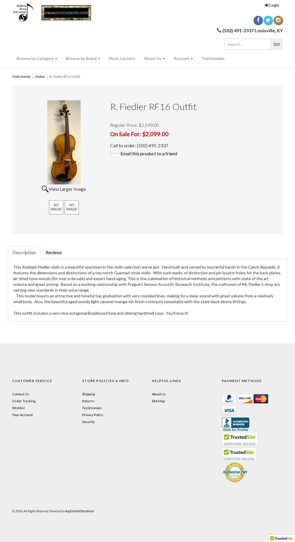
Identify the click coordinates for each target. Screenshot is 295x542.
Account (182, 58)
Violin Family (21, 76)
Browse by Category (35, 58)
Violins (40, 76)
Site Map (158, 401)
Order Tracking (23, 401)
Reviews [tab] (54, 252)
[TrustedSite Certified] (239, 454)
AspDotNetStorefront (79, 511)
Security (88, 422)
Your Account (22, 415)
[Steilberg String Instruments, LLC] (54, 12)
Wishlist (18, 408)
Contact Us (20, 394)
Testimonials (213, 58)
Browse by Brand (81, 58)
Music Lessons (122, 58)
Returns (88, 401)
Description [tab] (24, 252)
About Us (153, 58)
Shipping (88, 394)
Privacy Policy (92, 415)
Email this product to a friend (148, 153)
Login (274, 5)
